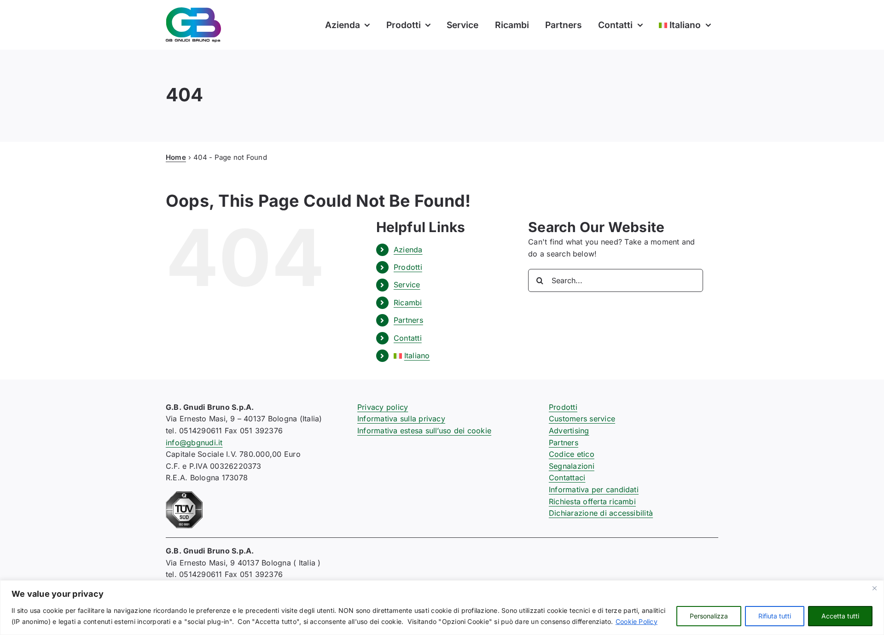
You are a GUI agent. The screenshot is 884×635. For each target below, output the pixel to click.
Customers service (582, 418)
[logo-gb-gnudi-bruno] (193, 11)
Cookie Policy (636, 621)
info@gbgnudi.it (194, 442)
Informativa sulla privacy (401, 418)
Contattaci (567, 477)
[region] (442, 607)
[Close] (874, 588)
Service (407, 284)
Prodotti (408, 267)
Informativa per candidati (594, 489)
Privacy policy (382, 407)
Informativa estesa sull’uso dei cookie (424, 430)
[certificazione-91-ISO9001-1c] (184, 495)
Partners (408, 320)
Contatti (408, 338)
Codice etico (571, 454)
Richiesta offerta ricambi (592, 501)
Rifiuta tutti (774, 616)
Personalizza (709, 616)
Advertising (569, 430)
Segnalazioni (571, 466)
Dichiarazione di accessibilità (601, 513)
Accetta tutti (840, 616)
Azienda (408, 249)
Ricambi (408, 302)
